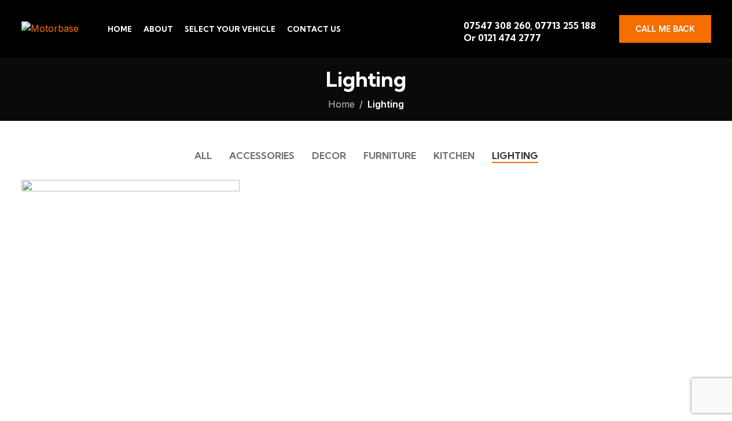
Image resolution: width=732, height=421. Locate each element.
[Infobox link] (532, 29)
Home (341, 104)
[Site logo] (50, 28)
